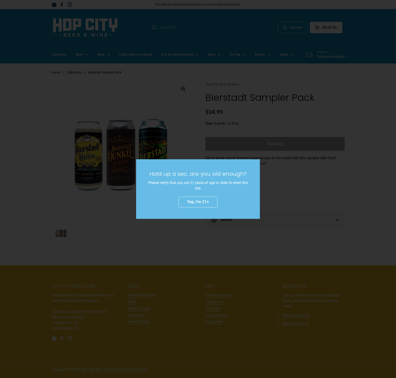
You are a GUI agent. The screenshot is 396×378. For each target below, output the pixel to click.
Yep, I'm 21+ (198, 201)
